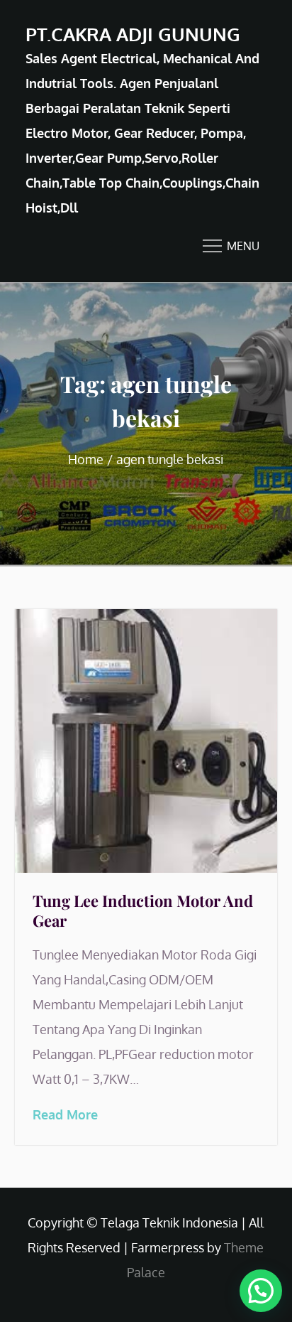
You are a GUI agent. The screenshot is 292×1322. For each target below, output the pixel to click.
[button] (261, 1290)
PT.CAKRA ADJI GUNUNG (133, 33)
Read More (65, 1114)
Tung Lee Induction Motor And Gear (143, 911)
